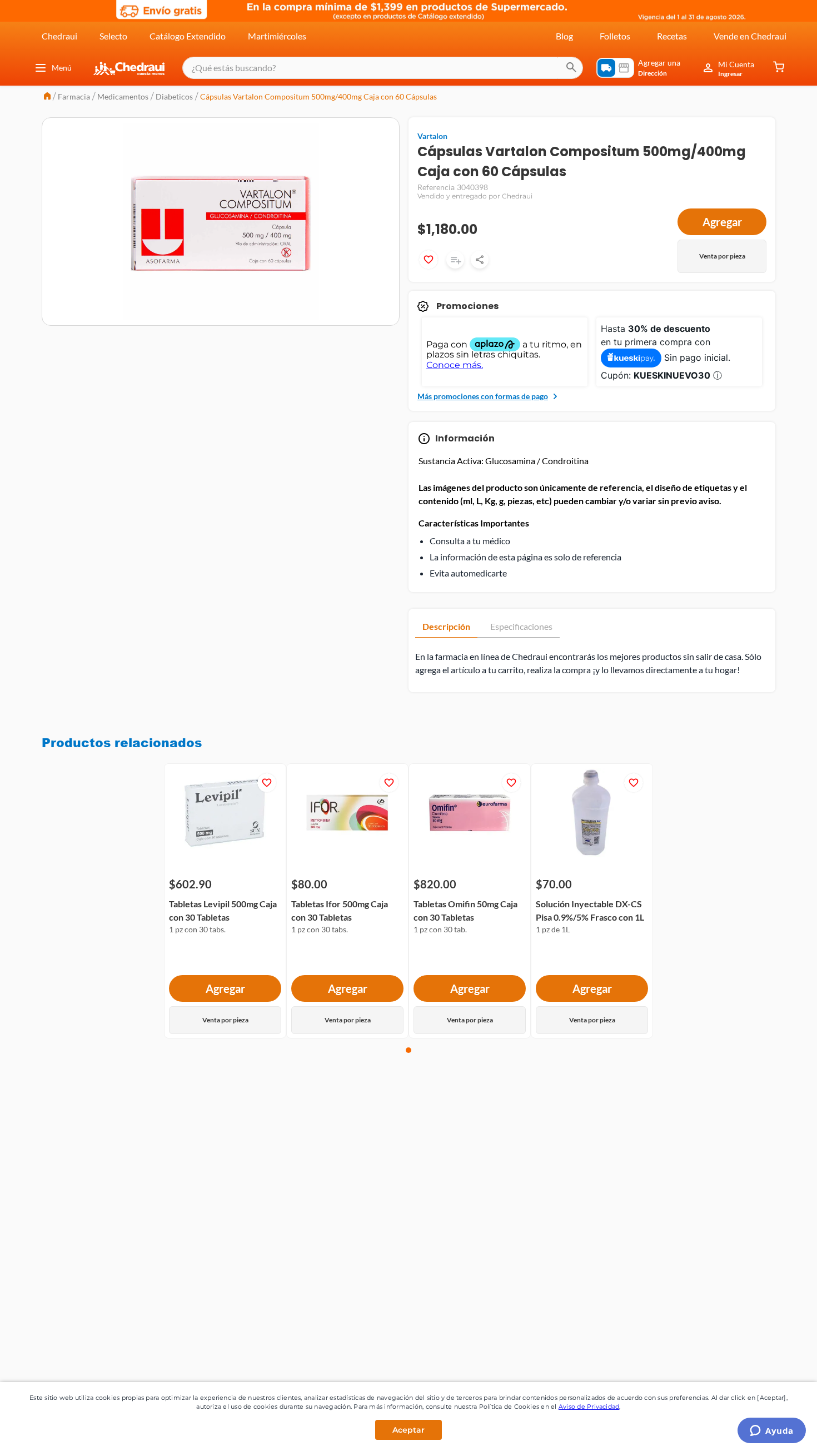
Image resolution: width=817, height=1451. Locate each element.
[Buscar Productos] (571, 67)
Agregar (722, 221)
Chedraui (59, 36)
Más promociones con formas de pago (482, 396)
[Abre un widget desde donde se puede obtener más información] (772, 1431)
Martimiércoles (277, 36)
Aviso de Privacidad (589, 1406)
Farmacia (74, 96)
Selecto (113, 36)
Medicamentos (122, 96)
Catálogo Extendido (188, 36)
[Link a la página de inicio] (47, 97)
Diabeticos (174, 96)
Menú (62, 67)
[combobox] (382, 68)
